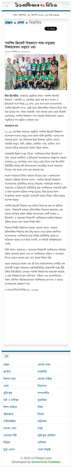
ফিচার (41, 414)
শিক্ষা (40, 407)
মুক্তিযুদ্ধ (7, 393)
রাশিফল (42, 442)
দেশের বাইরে (45, 379)
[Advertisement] (36, 318)
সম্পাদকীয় (43, 393)
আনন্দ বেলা (9, 428)
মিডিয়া (6, 442)
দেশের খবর (44, 365)
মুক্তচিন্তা (42, 400)
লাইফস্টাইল (9, 421)
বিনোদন (42, 386)
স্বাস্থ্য (40, 428)
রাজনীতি (42, 372)
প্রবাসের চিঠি (10, 435)
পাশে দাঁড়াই (44, 450)
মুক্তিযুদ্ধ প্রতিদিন (46, 435)
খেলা (20, 22)
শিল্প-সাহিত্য (10, 407)
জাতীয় (7, 372)
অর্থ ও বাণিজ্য (10, 400)
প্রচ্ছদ (8, 22)
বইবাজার (8, 414)
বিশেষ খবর (9, 379)
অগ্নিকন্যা (42, 421)
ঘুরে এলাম (9, 450)
